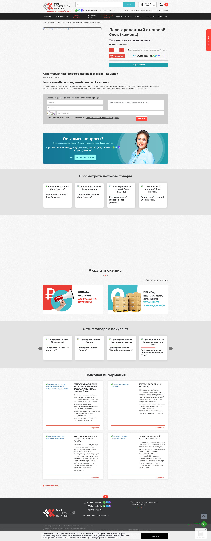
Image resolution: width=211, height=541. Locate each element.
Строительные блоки (107, 16)
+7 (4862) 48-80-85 (107, 10)
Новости (139, 16)
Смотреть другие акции (157, 280)
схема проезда (137, 507)
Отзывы (128, 16)
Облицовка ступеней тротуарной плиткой (149, 437)
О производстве (62, 16)
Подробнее (95, 428)
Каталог (52, 22)
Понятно (155, 536)
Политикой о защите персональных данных (102, 118)
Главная (47, 16)
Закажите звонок (85, 157)
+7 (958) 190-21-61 (90, 10)
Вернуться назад (51, 486)
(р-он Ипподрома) (71, 147)
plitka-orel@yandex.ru (100, 515)
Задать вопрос (139, 65)
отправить (141, 119)
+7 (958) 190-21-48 (94, 506)
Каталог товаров (76, 16)
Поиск (129, 5)
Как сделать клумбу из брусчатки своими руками (85, 438)
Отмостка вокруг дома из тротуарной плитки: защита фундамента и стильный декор (85, 388)
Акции (119, 16)
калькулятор (150, 4)
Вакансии (150, 16)
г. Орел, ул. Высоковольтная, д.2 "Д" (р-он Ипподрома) (147, 10)
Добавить (119, 56)
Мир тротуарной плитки (51, 526)
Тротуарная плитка (91, 16)
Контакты (162, 16)
